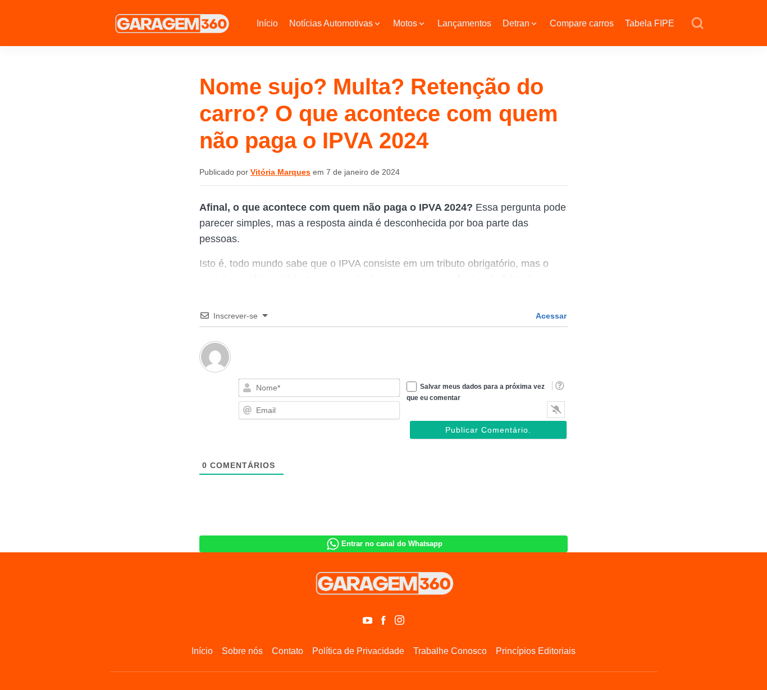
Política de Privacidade (358, 651)
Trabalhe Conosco (450, 651)
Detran (516, 23)
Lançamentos (464, 23)
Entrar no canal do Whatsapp (391, 543)
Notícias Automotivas (331, 23)
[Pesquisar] (697, 23)
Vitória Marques (280, 171)
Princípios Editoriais (536, 651)
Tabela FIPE (649, 23)
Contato (287, 651)
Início (267, 23)
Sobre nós (242, 651)
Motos (405, 23)
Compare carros (582, 23)
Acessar (550, 315)
